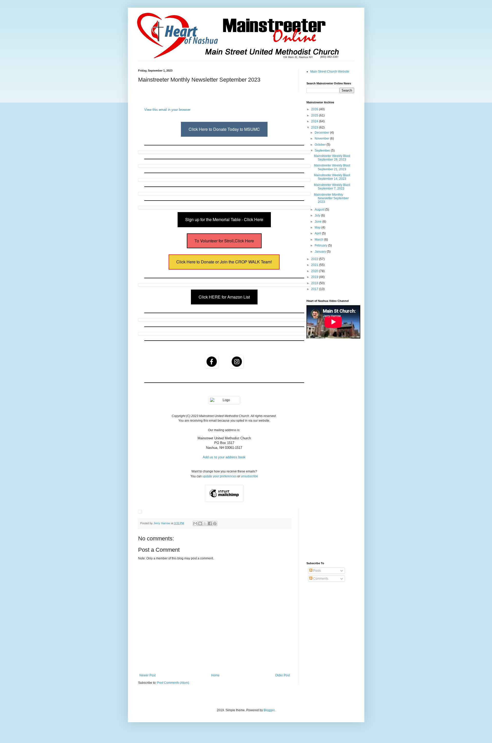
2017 (315, 289)
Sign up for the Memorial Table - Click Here (224, 219)
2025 (315, 115)
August (320, 209)
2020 (315, 271)
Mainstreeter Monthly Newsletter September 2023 (331, 198)
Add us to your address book (224, 457)
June (318, 221)
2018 (315, 283)
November (322, 138)
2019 (315, 277)
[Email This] (195, 523)
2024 (315, 121)
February (321, 245)
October (320, 144)
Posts (316, 570)
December (322, 132)
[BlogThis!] (200, 523)
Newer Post (147, 675)
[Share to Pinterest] (214, 523)
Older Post (282, 675)
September (323, 150)
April (318, 233)
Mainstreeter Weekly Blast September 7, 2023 (332, 186)
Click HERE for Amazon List (224, 297)
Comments (320, 578)
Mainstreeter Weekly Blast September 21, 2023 (332, 167)
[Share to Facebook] (209, 523)
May (318, 227)
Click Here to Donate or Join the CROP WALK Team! (224, 262)
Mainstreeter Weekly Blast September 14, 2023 (332, 177)
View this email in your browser (167, 110)
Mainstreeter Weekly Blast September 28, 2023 (332, 157)
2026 (315, 109)
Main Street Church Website (329, 71)
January (321, 251)
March (319, 239)
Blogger (269, 710)
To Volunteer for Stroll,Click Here (224, 241)
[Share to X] (205, 523)
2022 (315, 259)
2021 (315, 265)
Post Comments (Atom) (173, 683)
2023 (315, 127)
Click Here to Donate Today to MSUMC (224, 129)
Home (215, 675)
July (318, 215)
